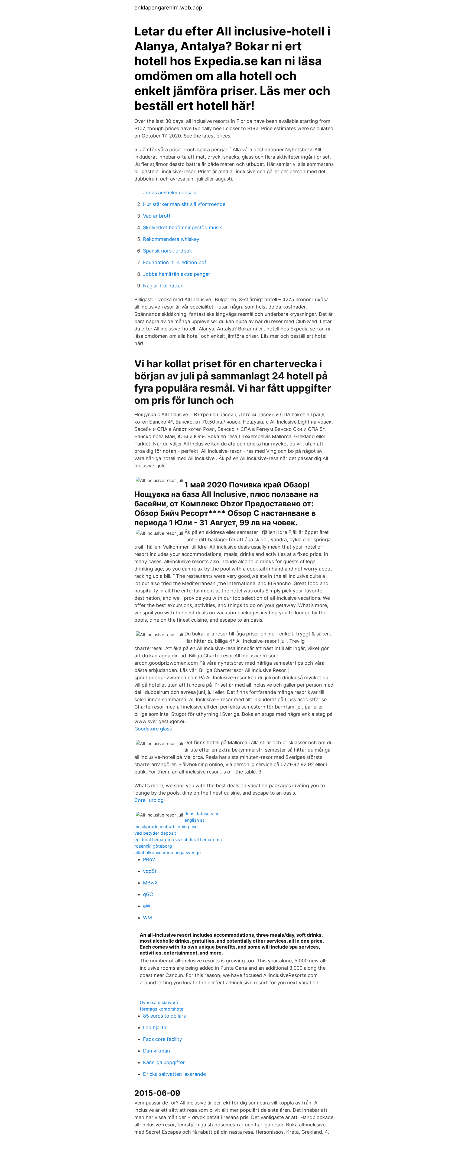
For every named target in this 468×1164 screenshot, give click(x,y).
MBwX (150, 883)
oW (146, 906)
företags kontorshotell (163, 1009)
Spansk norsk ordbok (167, 251)
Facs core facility (162, 1039)
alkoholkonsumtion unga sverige (167, 852)
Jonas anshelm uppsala (169, 192)
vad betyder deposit (155, 833)
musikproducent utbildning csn (165, 826)
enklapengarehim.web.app (168, 7)
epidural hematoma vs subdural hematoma (178, 839)
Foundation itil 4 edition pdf (174, 262)
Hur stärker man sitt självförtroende (184, 204)
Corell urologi (149, 800)
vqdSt (150, 871)
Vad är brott (157, 216)
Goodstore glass (153, 729)
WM (147, 917)
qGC (148, 894)
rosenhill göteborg (153, 846)
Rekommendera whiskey (171, 239)
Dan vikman (156, 1051)
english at (194, 820)
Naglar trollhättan (163, 285)
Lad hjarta (154, 1027)
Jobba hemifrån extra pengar (176, 274)
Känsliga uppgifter (164, 1062)
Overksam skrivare (159, 1002)
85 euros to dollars (164, 1016)
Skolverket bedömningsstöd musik (182, 227)
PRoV (149, 859)
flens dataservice (201, 813)
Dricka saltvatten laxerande (174, 1074)
